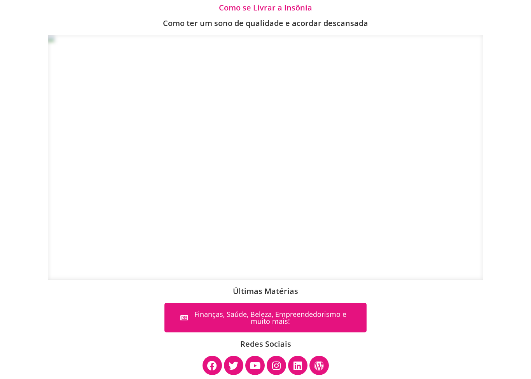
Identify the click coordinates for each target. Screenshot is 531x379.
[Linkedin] (297, 365)
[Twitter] (233, 365)
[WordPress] (319, 365)
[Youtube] (255, 365)
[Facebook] (212, 365)
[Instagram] (276, 365)
